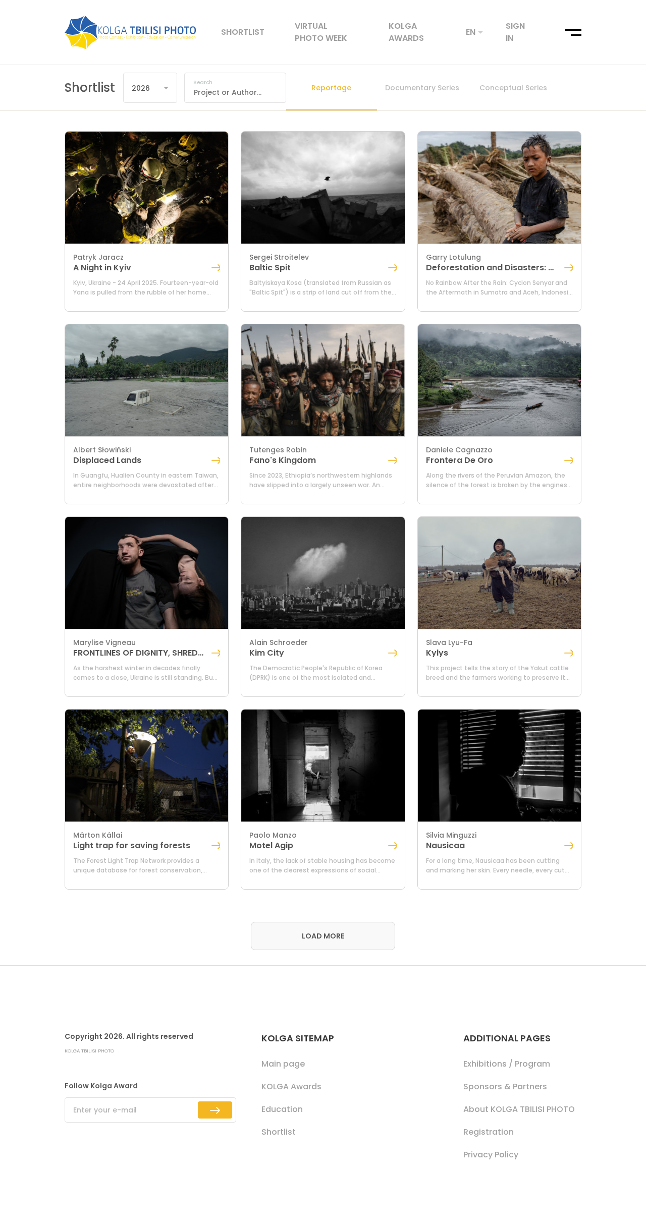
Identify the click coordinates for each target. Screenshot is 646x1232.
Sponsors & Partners (505, 1086)
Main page (283, 1064)
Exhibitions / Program (506, 1064)
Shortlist (242, 32)
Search (202, 82)
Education (282, 1109)
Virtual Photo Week (321, 32)
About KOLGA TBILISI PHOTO (519, 1109)
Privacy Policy (490, 1154)
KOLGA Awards (406, 32)
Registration (488, 1132)
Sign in (515, 32)
